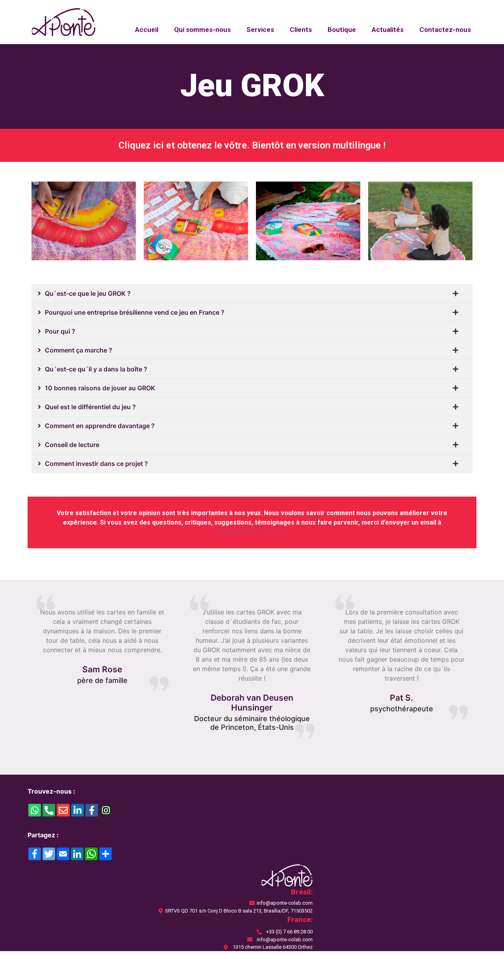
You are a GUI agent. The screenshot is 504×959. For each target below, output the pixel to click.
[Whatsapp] (34, 810)
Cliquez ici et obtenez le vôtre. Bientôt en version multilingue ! (252, 145)
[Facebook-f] (91, 810)
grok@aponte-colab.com (252, 532)
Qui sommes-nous (202, 29)
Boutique (342, 29)
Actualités (388, 29)
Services (260, 29)
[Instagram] (106, 810)
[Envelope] (63, 810)
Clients (301, 29)
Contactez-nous (445, 29)
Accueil (146, 29)
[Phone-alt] (49, 810)
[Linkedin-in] (77, 810)
